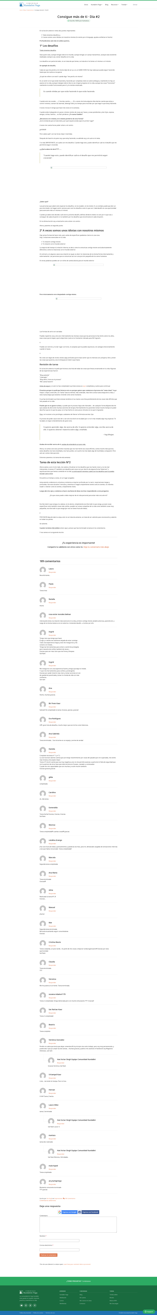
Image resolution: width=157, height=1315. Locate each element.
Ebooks (112, 1297)
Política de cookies (38, 1313)
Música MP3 (113, 1300)
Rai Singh (49, 1198)
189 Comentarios (70, 1198)
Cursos (62, 1300)
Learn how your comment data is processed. (77, 1264)
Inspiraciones (30, 10)
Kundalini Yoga (64, 1294)
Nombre (43, 1236)
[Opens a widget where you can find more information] (149, 1312)
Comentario (44, 1216)
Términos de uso (50, 1313)
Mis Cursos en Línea (85, 1300)
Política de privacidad (25, 1313)
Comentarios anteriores (48, 1200)
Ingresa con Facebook (90, 1212)
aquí (84, 386)
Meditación (63, 1297)
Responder (52, 572)
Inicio (21, 10)
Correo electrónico (46, 1245)
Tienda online (113, 1294)
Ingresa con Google (69, 1212)
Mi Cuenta (83, 1297)
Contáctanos (86, 1281)
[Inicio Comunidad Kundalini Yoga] (38, 1292)
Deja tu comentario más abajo (96, 547)
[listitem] (21, 1305)
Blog (24, 10)
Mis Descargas (114, 1303)
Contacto (82, 1303)
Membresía (63, 1303)
